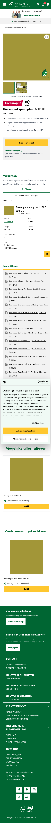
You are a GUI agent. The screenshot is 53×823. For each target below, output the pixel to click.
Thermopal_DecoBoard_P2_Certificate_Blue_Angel (28, 372)
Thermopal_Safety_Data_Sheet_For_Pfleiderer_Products (28, 333)
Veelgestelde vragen (17, 719)
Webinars (11, 738)
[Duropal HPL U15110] (26, 474)
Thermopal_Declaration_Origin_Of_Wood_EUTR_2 (28, 348)
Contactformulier (16, 668)
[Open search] (38, 4)
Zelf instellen (38, 423)
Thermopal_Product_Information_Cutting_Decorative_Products (28, 312)
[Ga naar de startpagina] (19, 4)
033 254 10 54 (12, 688)
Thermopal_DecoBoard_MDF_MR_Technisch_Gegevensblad (28, 356)
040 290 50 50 (13, 678)
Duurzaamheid (14, 758)
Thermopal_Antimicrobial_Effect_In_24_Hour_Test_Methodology (28, 273)
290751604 (8, 221)
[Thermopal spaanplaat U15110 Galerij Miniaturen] (15, 88)
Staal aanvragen (12, 150)
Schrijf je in (13, 647)
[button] (26, 659)
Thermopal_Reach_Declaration (21, 328)
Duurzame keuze (37, 96)
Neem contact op (32, 15)
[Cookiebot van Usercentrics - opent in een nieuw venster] (37, 382)
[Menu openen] (4, 4)
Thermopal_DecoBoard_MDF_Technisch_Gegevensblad (28, 364)
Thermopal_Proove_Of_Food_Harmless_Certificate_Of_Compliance (28, 320)
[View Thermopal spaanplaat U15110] (9, 88)
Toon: (5, 200)
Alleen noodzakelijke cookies (25, 439)
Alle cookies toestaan (25, 431)
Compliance (12, 761)
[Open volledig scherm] (46, 37)
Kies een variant (26, 143)
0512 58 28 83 (12, 699)
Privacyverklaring (16, 775)
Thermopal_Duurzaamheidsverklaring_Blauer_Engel (28, 304)
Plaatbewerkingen (16, 742)
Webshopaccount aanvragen (22, 715)
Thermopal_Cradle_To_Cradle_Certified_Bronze (27, 289)
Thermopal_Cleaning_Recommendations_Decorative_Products (28, 281)
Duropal (37, 130)
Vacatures (11, 765)
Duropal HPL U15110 (12, 495)
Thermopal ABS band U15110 (16, 578)
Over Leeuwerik (14, 754)
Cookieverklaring (16, 779)
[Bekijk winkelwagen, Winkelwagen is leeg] (48, 4)
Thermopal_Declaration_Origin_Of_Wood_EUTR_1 (28, 340)
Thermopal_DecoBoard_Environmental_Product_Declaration (28, 297)
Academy (11, 735)
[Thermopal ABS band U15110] (26, 557)
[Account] (43, 4)
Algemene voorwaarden (19, 772)
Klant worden (14, 711)
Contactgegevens (16, 664)
